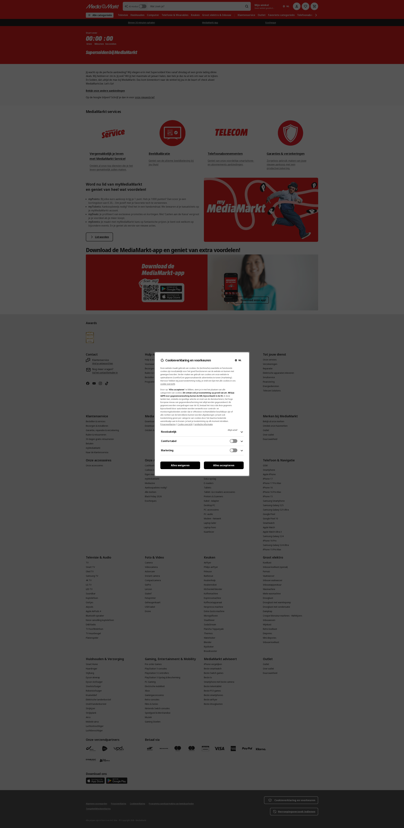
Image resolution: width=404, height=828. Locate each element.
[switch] (233, 441)
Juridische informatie (204, 424)
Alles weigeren (180, 465)
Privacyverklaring (167, 424)
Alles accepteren (223, 465)
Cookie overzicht (185, 424)
